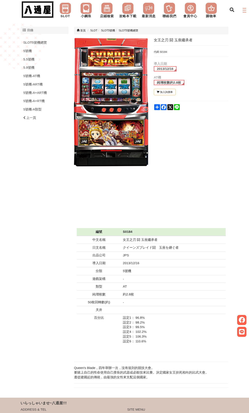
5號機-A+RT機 (34, 101)
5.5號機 (28, 59)
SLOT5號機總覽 (35, 42)
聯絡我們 (169, 16)
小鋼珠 (86, 16)
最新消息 (149, 16)
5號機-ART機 (33, 84)
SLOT (65, 16)
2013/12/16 (165, 69)
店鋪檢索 (107, 16)
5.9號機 (28, 68)
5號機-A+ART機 (35, 93)
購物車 (211, 16)
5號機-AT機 (31, 76)
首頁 (82, 30)
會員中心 (190, 16)
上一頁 (30, 118)
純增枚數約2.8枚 (169, 82)
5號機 (27, 51)
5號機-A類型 (32, 109)
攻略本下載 (128, 16)
